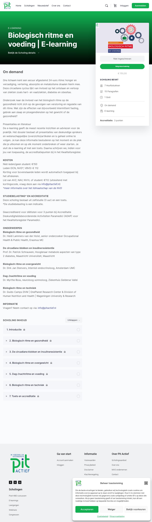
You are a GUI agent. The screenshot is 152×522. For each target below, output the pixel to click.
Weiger (111, 509)
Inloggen (124, 5)
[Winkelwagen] (115, 5)
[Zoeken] (107, 5)
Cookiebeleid (102, 516)
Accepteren (87, 509)
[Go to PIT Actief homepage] (7, 5)
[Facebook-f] (10, 482)
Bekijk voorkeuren (136, 509)
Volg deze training (122, 66)
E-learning (14, 28)
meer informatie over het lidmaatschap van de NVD (33, 188)
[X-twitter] (15, 482)
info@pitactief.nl (50, 184)
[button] (146, 483)
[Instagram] (19, 482)
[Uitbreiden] (6, 340)
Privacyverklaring (117, 516)
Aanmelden (140, 5)
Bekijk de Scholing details (22, 52)
